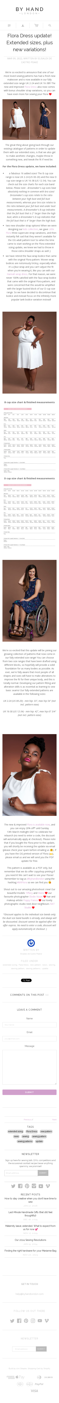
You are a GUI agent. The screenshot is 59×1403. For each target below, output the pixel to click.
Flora (29, 824)
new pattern (35, 965)
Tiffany (29, 892)
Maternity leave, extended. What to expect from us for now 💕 (30, 1228)
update (45, 968)
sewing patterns (33, 968)
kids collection (30, 229)
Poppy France (30, 900)
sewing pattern (17, 968)
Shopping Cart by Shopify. (39, 1368)
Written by (31, 950)
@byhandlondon (35, 878)
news (44, 965)
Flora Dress (30, 86)
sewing (52, 965)
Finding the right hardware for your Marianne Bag (30, 1250)
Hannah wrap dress (17, 274)
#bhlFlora (22, 882)
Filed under (29, 961)
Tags (30, 1127)
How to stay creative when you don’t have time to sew (31, 1200)
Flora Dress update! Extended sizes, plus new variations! (29, 42)
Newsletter (30, 1154)
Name (29, 1018)
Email (29, 1032)
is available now (41, 824)
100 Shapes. (21, 1368)
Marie (41, 892)
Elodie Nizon (36, 896)
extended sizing (10, 965)
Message (29, 1046)
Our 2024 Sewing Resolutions (30, 1240)
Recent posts (30, 1194)
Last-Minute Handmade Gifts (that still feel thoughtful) (30, 1214)
